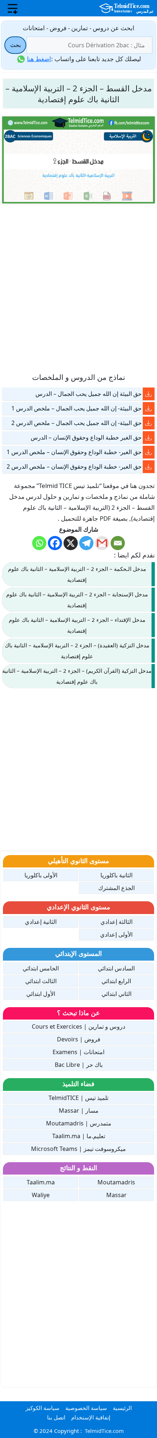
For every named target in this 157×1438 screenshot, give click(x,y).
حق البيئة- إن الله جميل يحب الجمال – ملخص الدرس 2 (76, 423)
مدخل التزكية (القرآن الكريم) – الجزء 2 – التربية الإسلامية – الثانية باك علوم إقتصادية (77, 676)
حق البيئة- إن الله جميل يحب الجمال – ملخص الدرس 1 (76, 408)
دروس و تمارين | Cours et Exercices (78, 1026)
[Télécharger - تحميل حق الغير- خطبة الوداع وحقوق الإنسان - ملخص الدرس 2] (148, 466)
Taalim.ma (41, 1182)
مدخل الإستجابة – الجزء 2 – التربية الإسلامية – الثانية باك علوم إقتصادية (77, 600)
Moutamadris (116, 1182)
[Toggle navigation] (12, 8)
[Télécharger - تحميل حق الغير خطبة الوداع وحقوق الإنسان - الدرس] (148, 437)
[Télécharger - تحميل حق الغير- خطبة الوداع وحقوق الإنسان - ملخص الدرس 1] (148, 452)
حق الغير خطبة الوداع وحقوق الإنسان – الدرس (86, 437)
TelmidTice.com (104, 1430)
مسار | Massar (79, 1111)
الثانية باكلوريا (116, 875)
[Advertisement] (78, 287)
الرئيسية (122, 1407)
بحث (15, 44)
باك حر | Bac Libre (79, 1065)
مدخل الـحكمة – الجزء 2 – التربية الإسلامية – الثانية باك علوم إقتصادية (77, 574)
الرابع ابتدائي (116, 981)
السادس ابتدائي (116, 968)
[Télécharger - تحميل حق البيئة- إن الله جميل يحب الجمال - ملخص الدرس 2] (148, 423)
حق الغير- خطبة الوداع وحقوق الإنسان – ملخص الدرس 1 (74, 452)
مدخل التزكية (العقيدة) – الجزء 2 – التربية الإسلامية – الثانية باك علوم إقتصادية (77, 650)
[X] (71, 543)
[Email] (118, 543)
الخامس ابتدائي (41, 968)
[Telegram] (86, 543)
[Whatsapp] (39, 543)
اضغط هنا (39, 59)
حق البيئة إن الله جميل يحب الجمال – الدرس (88, 394)
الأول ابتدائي (40, 994)
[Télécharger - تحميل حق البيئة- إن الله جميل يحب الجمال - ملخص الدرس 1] (148, 408)
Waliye (41, 1195)
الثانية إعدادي (41, 922)
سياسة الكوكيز (43, 1407)
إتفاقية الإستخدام (90, 1417)
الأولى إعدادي (116, 934)
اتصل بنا (56, 1417)
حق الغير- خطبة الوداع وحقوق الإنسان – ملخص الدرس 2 (74, 466)
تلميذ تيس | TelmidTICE (78, 1098)
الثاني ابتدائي (116, 994)
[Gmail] (102, 543)
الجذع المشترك (116, 888)
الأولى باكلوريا (40, 875)
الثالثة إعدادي (116, 922)
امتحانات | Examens (78, 1052)
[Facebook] (55, 543)
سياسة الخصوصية (86, 1407)
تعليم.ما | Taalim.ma (78, 1136)
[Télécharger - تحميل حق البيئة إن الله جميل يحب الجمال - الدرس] (148, 394)
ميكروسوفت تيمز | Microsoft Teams (78, 1149)
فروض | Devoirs (78, 1039)
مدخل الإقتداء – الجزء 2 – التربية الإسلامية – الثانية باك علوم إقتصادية (77, 625)
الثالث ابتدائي (41, 981)
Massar (116, 1195)
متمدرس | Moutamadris (78, 1123)
